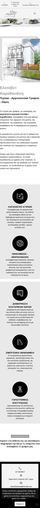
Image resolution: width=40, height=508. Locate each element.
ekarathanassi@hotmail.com (30, 5)
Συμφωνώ (20, 504)
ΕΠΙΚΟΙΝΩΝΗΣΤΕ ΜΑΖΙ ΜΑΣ (20, 436)
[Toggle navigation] (34, 13)
